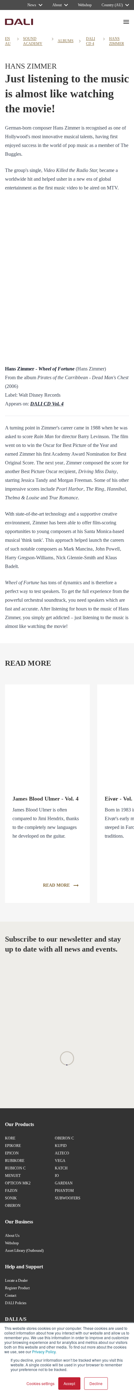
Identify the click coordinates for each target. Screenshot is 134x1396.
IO (57, 1175)
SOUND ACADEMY (32, 41)
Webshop (12, 1243)
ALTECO (62, 1153)
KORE (10, 1138)
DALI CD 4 (90, 41)
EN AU (8, 41)
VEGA (60, 1160)
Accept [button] (69, 1383)
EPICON (12, 1153)
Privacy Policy (43, 1351)
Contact (10, 1295)
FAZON (11, 1190)
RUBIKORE (14, 1160)
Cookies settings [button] (40, 1383)
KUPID (61, 1146)
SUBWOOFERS (67, 1198)
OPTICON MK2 (18, 1183)
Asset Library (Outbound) (24, 1250)
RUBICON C (15, 1168)
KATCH (61, 1168)
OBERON (13, 1205)
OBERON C (64, 1138)
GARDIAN (64, 1183)
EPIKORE (13, 1146)
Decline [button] (96, 1383)
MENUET (13, 1175)
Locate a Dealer (16, 1280)
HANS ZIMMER (116, 41)
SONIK (11, 1198)
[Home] (19, 22)
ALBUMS (66, 41)
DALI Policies (15, 1303)
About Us (12, 1235)
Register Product (17, 1288)
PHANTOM (64, 1190)
